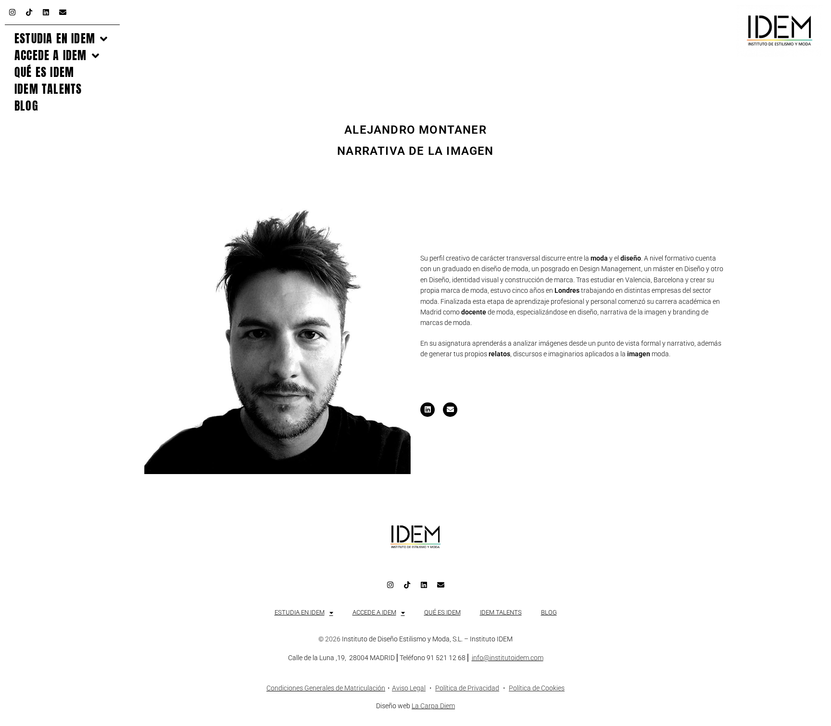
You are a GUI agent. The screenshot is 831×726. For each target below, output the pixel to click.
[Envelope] (62, 12)
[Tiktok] (29, 12)
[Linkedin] (45, 12)
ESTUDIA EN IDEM (54, 38)
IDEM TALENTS (48, 89)
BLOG (26, 106)
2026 (332, 639)
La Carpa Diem (433, 706)
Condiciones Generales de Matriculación (325, 688)
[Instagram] (12, 12)
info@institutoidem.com (507, 658)
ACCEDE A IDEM (50, 55)
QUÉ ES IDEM (44, 72)
